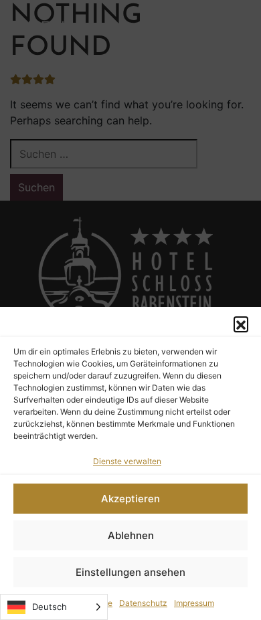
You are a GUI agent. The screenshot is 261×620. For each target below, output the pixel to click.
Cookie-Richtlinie (79, 603)
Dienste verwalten (127, 461)
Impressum (194, 603)
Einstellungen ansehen (130, 572)
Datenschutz (143, 603)
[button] (241, 323)
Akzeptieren (130, 498)
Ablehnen (131, 535)
